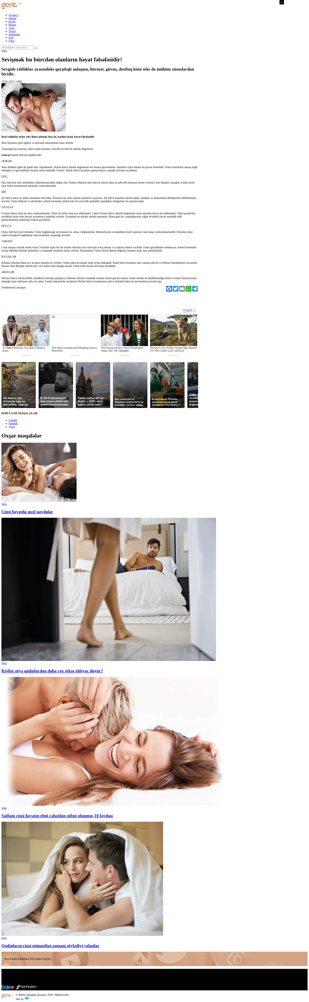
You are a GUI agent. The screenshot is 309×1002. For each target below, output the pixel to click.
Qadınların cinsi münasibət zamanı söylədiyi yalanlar (50, 945)
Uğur (11, 40)
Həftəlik (13, 423)
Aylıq (12, 426)
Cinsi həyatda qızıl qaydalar (27, 511)
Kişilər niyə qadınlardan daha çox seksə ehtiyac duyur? (52, 670)
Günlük (13, 420)
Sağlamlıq (14, 34)
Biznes (12, 24)
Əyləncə (13, 15)
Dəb (11, 37)
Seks (4, 50)
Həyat (12, 21)
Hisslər (12, 18)
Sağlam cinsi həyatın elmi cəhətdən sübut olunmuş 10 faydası (57, 815)
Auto (11, 28)
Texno (12, 31)
